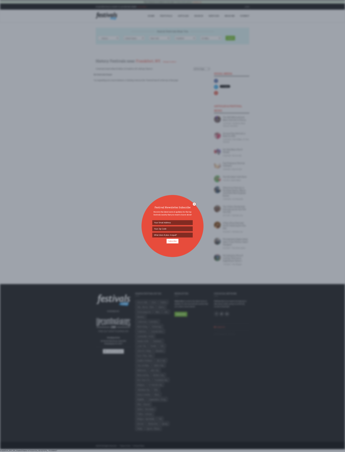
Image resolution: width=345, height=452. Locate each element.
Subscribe (172, 241)
